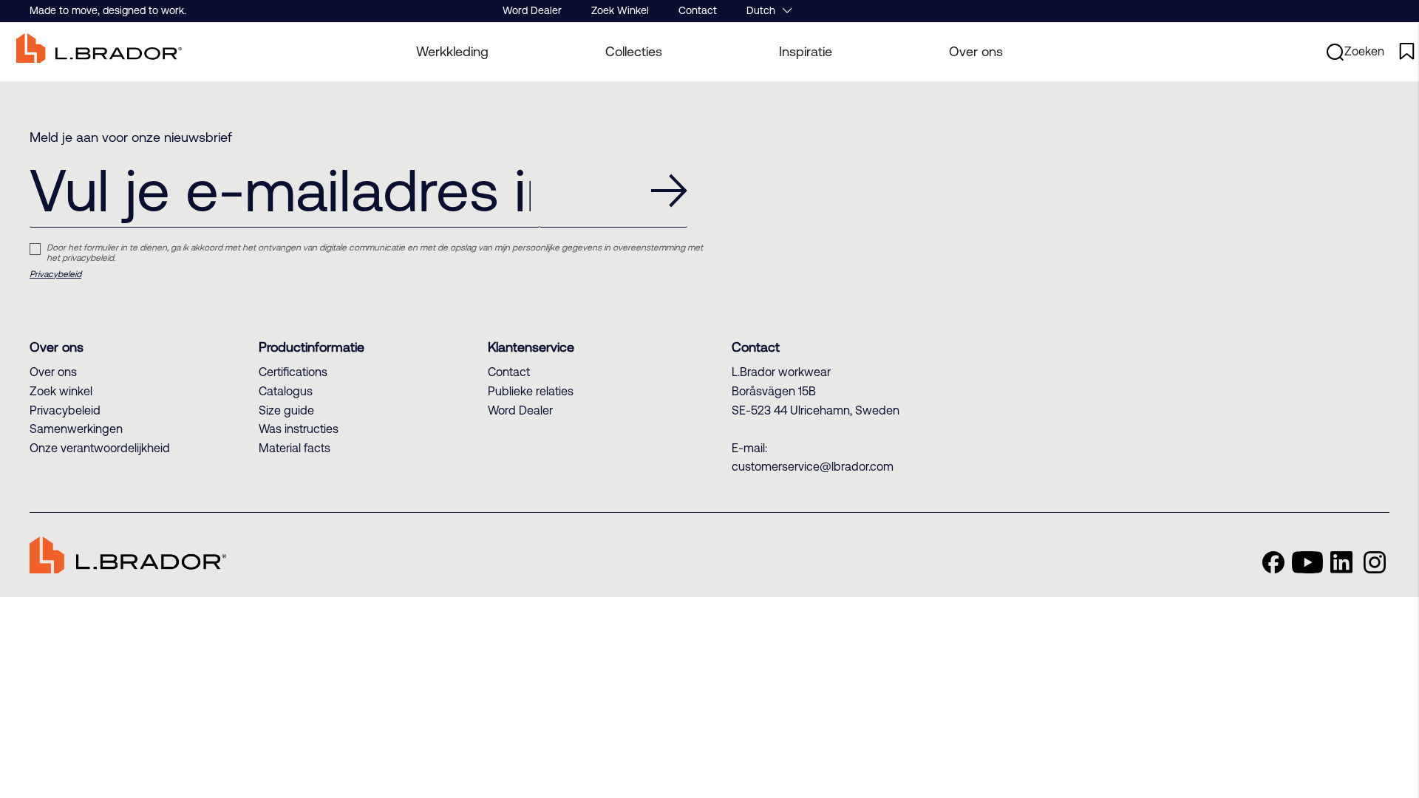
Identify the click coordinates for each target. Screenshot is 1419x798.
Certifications (293, 371)
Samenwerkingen (76, 428)
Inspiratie (805, 51)
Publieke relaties (531, 391)
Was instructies (298, 428)
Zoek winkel (61, 391)
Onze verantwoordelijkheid (100, 447)
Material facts (294, 447)
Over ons (976, 51)
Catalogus (286, 391)
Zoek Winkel (620, 10)
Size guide (286, 410)
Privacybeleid (55, 274)
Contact (697, 10)
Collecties (633, 51)
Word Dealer (532, 10)
